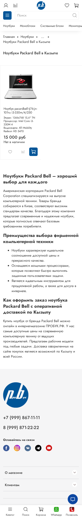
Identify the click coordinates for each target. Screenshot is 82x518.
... (42, 37)
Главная (9, 36)
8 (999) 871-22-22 (21, 427)
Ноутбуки (9, 26)
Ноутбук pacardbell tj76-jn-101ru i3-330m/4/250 (20, 111)
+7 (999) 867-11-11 (21, 417)
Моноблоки (27, 26)
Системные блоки (52, 26)
